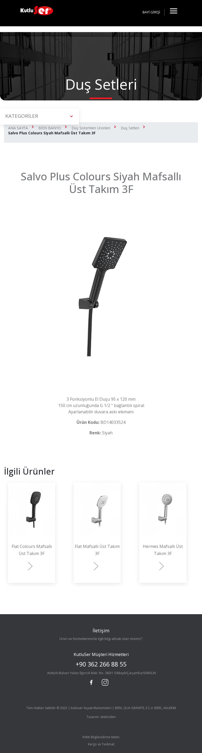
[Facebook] (91, 682)
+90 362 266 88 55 (101, 664)
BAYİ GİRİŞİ (151, 12)
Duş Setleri (130, 127)
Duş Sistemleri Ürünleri (91, 127)
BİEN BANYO (49, 127)
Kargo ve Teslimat (101, 744)
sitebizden (108, 717)
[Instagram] (104, 681)
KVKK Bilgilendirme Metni (101, 737)
